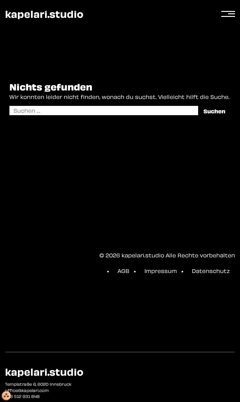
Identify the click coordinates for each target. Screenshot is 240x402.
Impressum (160, 271)
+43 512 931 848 (22, 396)
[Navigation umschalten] (228, 14)
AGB (123, 271)
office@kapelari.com (27, 390)
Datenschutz (211, 271)
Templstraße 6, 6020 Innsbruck (38, 384)
